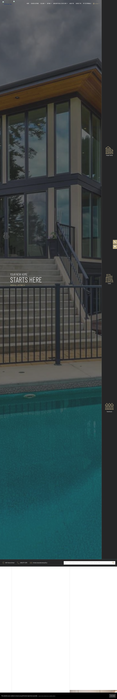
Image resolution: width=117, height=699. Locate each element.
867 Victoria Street (9, 562)
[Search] (113, 563)
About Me (71, 3)
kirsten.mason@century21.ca (40, 562)
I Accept (112, 695)
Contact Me (78, 3)
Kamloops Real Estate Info (60, 4)
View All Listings (16, 285)
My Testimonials (87, 3)
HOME (28, 3)
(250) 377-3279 (23, 562)
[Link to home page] (8, 3)
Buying (49, 4)
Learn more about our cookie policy (46, 696)
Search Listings (35, 3)
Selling (43, 4)
